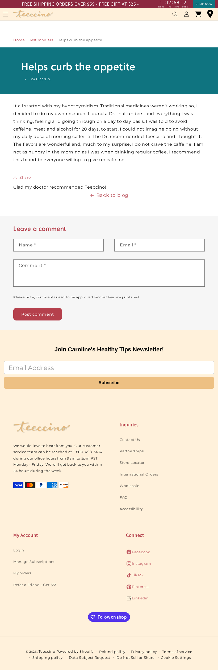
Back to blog (112, 195)
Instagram (138, 565)
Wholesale (129, 486)
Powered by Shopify (75, 651)
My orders (22, 573)
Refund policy (112, 651)
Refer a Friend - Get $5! (34, 585)
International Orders (139, 474)
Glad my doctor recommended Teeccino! (59, 187)
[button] (175, 14)
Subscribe (109, 382)
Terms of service (177, 651)
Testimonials (41, 40)
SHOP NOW (204, 3)
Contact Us (130, 439)
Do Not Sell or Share (135, 657)
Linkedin (137, 599)
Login (18, 550)
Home (19, 40)
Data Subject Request (89, 657)
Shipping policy (47, 657)
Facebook (138, 553)
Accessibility (131, 509)
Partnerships (132, 451)
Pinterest (137, 588)
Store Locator (132, 462)
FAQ (124, 497)
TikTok (135, 576)
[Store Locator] (210, 14)
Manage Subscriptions (34, 561)
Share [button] (25, 177)
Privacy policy (144, 651)
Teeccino (47, 651)
